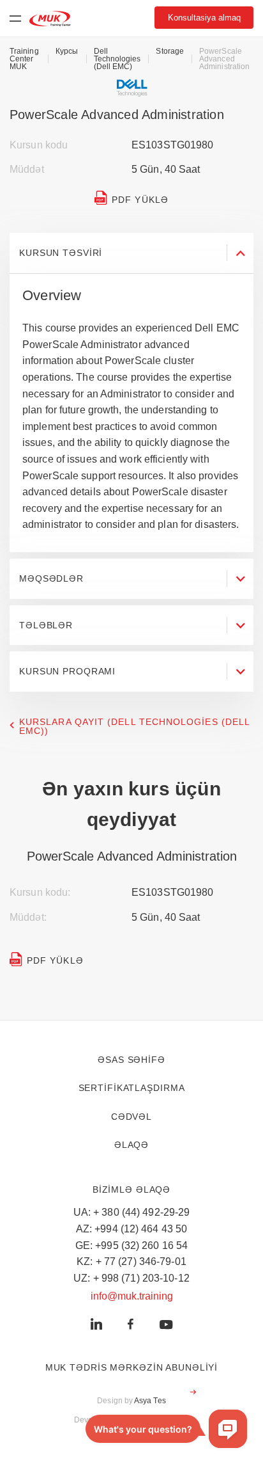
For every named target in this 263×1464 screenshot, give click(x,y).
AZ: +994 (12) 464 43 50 (132, 1228)
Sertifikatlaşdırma (132, 1088)
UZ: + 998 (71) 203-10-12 (131, 1278)
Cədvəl (131, 1116)
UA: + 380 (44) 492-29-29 (131, 1212)
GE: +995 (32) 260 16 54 (131, 1245)
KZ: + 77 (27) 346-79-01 (131, 1261)
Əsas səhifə (131, 1059)
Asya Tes (150, 1400)
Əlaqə (131, 1145)
